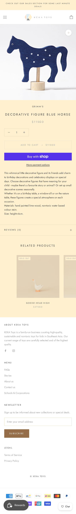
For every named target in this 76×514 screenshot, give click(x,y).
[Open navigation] (5, 17)
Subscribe (16, 433)
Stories (7, 375)
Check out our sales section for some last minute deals (38, 5)
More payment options (38, 164)
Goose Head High (38, 303)
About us (8, 381)
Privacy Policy (11, 461)
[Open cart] (71, 17)
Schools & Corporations (17, 393)
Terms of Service (13, 455)
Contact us (9, 387)
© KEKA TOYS (38, 476)
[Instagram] (13, 351)
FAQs (7, 369)
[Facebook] (5, 351)
